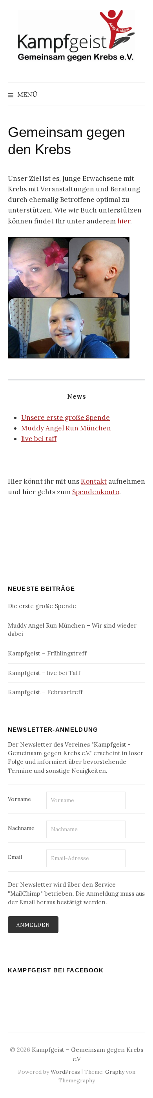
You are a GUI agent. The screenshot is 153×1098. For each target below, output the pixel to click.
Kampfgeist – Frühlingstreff (47, 653)
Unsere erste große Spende (65, 417)
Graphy (114, 1071)
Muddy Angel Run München (66, 428)
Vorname (19, 799)
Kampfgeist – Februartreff (45, 692)
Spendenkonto (95, 492)
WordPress (65, 1071)
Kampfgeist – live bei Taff (44, 673)
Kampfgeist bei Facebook (56, 970)
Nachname (21, 828)
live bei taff (38, 438)
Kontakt (94, 481)
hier (123, 221)
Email (15, 856)
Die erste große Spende (42, 606)
